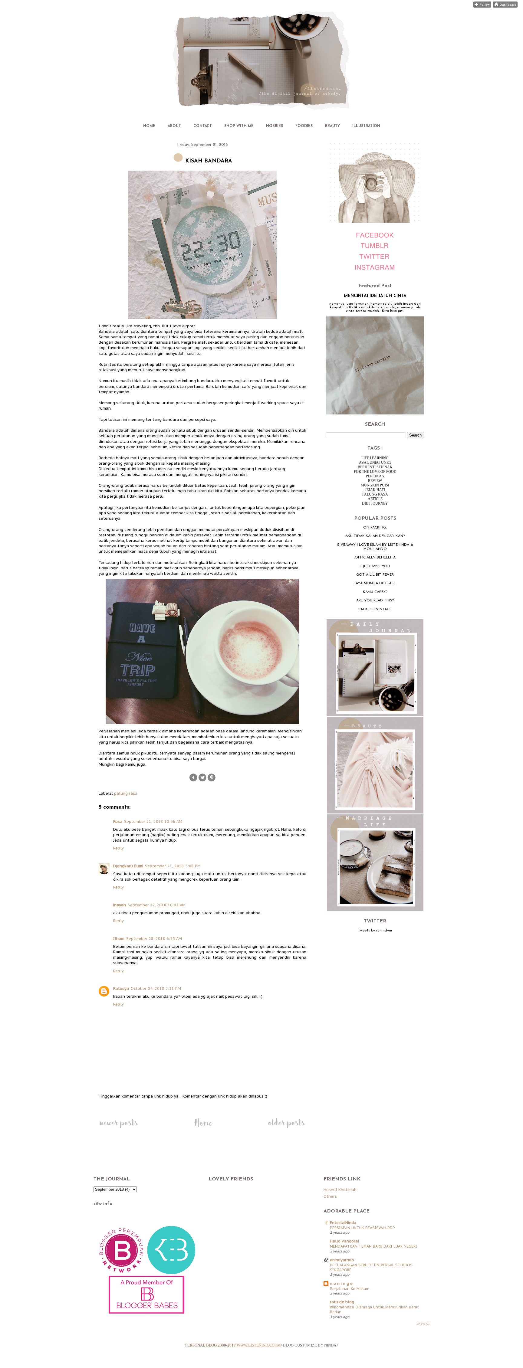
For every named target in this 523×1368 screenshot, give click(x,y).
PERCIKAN (375, 476)
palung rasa (125, 793)
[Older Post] (286, 1128)
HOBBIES (274, 126)
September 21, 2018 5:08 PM (173, 866)
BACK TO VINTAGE (375, 609)
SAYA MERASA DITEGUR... (375, 583)
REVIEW (375, 481)
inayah (119, 905)
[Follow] (482, 6)
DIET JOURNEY (375, 503)
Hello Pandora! (344, 1241)
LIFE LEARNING (375, 458)
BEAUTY (332, 126)
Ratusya (121, 988)
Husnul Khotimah (340, 1189)
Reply (118, 848)
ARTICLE (375, 499)
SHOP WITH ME (239, 126)
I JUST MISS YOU (375, 566)
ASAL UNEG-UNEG (375, 462)
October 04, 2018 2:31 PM (156, 988)
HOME (149, 126)
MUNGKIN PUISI (375, 485)
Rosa (117, 821)
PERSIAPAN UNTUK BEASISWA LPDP (362, 1227)
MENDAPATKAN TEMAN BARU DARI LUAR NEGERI (373, 1246)
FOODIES (304, 126)
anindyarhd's (342, 1259)
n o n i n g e (341, 1283)
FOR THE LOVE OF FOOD (375, 472)
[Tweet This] (202, 780)
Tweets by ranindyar (375, 930)
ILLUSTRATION (366, 126)
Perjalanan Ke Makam (349, 1288)
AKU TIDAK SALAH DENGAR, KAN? (375, 536)
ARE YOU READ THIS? (375, 600)
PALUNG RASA (375, 494)
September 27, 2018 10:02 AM (157, 905)
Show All (422, 1324)
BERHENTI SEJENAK (375, 467)
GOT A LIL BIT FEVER (375, 575)
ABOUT (174, 126)
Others (330, 1196)
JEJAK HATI (375, 490)
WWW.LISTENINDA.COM (259, 1345)
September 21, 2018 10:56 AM (153, 821)
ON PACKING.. (375, 527)
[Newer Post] (118, 1128)
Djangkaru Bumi (128, 866)
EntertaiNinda (343, 1222)
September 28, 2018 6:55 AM (154, 938)
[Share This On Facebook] (193, 780)
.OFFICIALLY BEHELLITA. (375, 557)
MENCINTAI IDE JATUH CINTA (375, 296)
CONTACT (202, 126)
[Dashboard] (505, 6)
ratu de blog (342, 1301)
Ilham (118, 938)
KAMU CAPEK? (375, 592)
